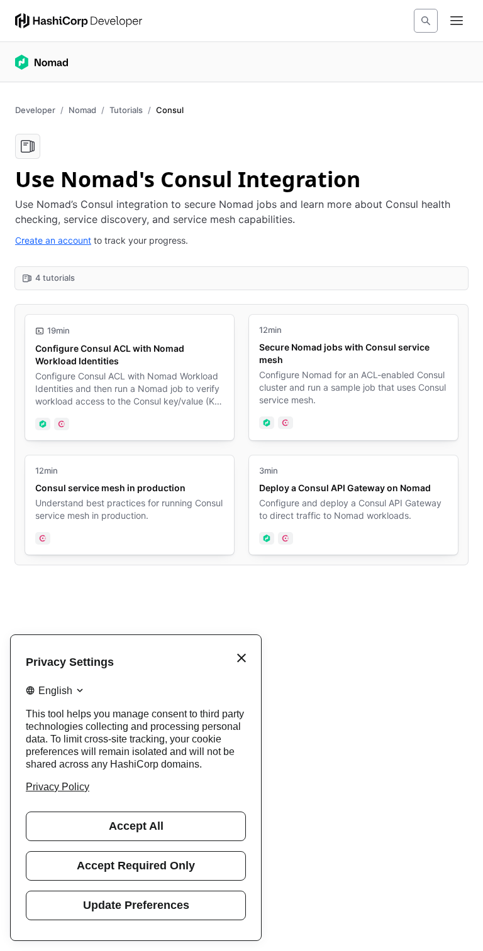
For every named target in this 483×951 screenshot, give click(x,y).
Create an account (53, 240)
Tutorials (126, 110)
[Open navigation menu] (456, 21)
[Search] (426, 21)
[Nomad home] (41, 62)
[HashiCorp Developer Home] (78, 21)
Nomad (82, 110)
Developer (35, 110)
